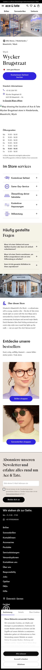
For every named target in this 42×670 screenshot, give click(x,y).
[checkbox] (4, 489)
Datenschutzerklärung (12, 494)
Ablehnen (21, 664)
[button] (31, 6)
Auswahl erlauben (21, 659)
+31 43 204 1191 (11, 90)
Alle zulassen (21, 654)
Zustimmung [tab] (7, 612)
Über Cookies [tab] (34, 612)
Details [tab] (21, 612)
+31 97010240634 (12, 519)
